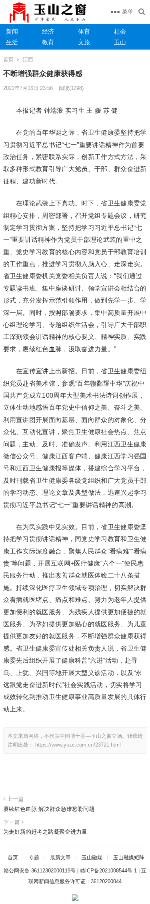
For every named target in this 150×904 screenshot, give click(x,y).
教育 (48, 42)
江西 (28, 59)
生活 (12, 42)
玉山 (120, 42)
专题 (34, 857)
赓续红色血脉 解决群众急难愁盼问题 (48, 809)
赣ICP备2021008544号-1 (108, 871)
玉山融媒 (92, 857)
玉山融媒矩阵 (128, 857)
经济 (48, 31)
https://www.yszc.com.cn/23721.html (78, 745)
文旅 (84, 42)
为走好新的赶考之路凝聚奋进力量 (45, 831)
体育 (84, 31)
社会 (120, 31)
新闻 (12, 31)
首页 (8, 59)
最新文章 (60, 857)
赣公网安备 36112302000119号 (40, 871)
